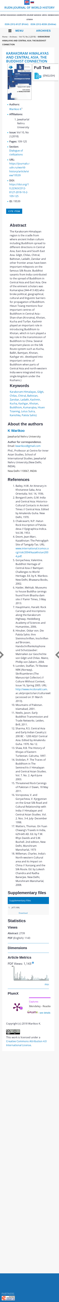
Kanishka (15, 415)
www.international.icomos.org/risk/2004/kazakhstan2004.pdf (32, 552)
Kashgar (23, 403)
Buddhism (16, 407)
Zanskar (14, 399)
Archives (43, 30)
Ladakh (24, 399)
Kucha (13, 403)
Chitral (22, 395)
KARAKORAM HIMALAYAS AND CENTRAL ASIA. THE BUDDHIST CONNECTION (26, 40)
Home (5, 36)
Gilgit (40, 391)
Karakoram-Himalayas (23, 391)
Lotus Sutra (28, 411)
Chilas (13, 395)
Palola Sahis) (29, 415)
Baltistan (32, 395)
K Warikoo (16, 431)
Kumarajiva (30, 407)
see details (45, 1012)
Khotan (33, 403)
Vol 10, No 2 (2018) (27, 36)
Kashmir (35, 399)
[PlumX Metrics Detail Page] (17, 1006)
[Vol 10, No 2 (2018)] (19, 99)
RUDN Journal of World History (29, 13)
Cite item (14, 211)
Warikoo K (15, 109)
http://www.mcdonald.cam (31, 689)
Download (23, 913)
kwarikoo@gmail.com (28, 446)
